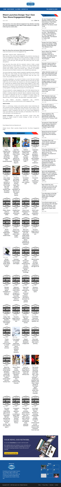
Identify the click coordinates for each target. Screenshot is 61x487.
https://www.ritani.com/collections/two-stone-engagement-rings (19, 101)
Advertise (51, 484)
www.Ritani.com (16, 113)
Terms (39, 484)
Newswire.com (21, 54)
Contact (56, 484)
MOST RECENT (10, 9)
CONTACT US (24, 9)
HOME (4, 9)
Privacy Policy (45, 484)
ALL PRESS (17, 9)
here (32, 87)
